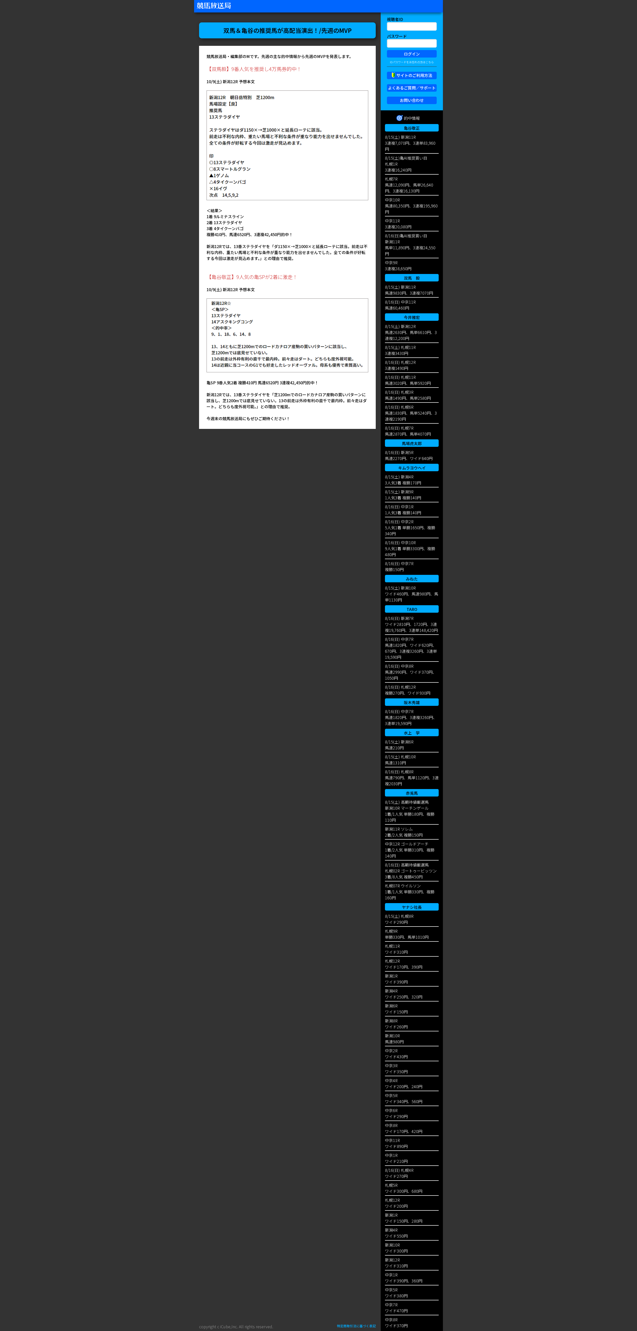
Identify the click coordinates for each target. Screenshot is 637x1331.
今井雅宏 (412, 317)
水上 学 (412, 733)
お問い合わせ (412, 100)
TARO (412, 609)
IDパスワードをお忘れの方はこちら (412, 62)
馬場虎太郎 (412, 443)
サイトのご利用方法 (414, 75)
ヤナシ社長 (412, 907)
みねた (412, 579)
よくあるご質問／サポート (412, 88)
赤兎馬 (412, 793)
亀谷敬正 (412, 128)
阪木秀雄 (412, 702)
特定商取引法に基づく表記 (356, 1326)
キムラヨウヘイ (412, 468)
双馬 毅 (412, 278)
